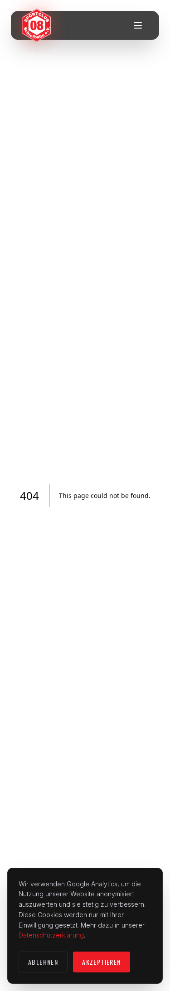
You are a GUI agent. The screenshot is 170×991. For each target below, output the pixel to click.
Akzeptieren (101, 962)
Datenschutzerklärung (51, 935)
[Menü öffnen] (138, 25)
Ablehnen (43, 962)
